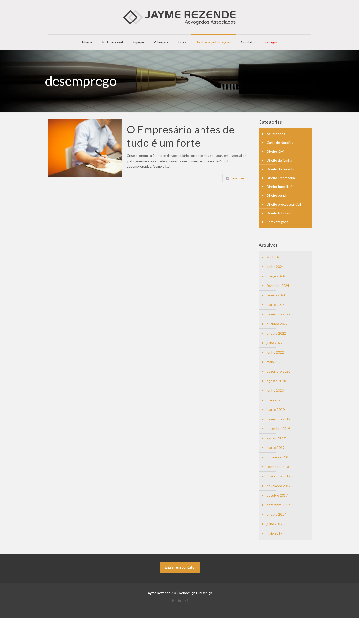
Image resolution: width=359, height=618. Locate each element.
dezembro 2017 (278, 476)
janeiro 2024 (276, 295)
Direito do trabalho (281, 169)
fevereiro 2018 (278, 467)
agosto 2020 (276, 381)
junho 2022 (275, 352)
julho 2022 (275, 343)
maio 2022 (274, 362)
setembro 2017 (278, 505)
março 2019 (276, 447)
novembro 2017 (279, 486)
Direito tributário (279, 213)
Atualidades (276, 134)
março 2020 (276, 409)
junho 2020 (275, 390)
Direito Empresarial (281, 178)
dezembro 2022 (278, 314)
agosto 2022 (276, 333)
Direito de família (279, 160)
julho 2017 (275, 524)
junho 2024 (275, 266)
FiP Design (204, 593)
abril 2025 (274, 257)
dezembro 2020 (278, 371)
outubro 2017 (277, 495)
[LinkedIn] (179, 600)
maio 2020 (274, 400)
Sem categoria (277, 222)
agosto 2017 (276, 514)
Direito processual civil (284, 204)
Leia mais (237, 178)
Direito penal (276, 195)
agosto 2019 (276, 438)
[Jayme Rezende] (179, 17)
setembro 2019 (278, 428)
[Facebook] (173, 600)
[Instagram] (186, 600)
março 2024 (276, 276)
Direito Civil (275, 151)
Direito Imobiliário (280, 186)
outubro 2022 (277, 324)
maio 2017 (274, 533)
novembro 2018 (279, 457)
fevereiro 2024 (278, 285)
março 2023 (276, 305)
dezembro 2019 (278, 419)
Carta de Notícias (280, 143)
